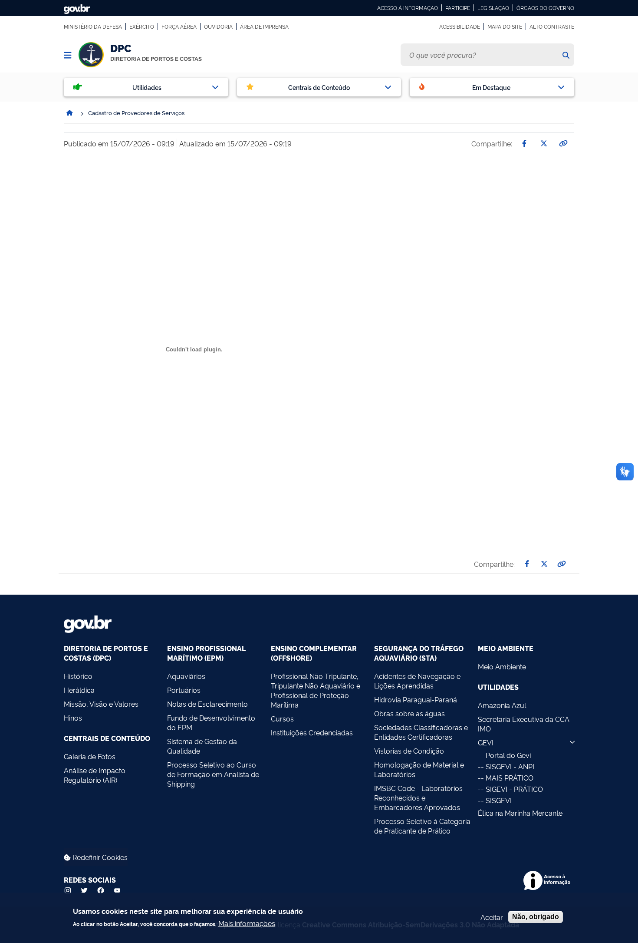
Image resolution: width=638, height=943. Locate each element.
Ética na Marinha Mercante (520, 812)
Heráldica (79, 690)
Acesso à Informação (407, 7)
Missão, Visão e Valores (101, 703)
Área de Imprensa (264, 26)
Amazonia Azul (502, 705)
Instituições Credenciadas (312, 732)
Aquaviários (186, 676)
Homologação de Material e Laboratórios (419, 769)
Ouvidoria (218, 26)
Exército (141, 26)
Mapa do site (504, 26)
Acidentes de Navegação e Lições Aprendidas (417, 680)
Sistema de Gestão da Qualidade (202, 745)
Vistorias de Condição (409, 750)
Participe (457, 7)
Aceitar (491, 917)
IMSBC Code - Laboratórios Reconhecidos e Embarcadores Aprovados (418, 797)
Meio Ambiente (502, 666)
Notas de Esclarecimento (207, 703)
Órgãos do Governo (545, 7)
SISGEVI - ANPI (510, 766)
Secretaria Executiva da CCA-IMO (525, 723)
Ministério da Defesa (93, 26)
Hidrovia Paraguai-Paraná (415, 699)
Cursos (282, 718)
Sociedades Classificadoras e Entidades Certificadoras (421, 731)
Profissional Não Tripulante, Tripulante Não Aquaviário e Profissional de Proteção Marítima (315, 690)
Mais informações (246, 922)
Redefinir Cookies (99, 857)
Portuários (184, 690)
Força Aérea (179, 26)
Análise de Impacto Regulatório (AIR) (94, 774)
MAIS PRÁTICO (509, 777)
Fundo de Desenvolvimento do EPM (211, 722)
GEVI (485, 742)
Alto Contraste (551, 26)
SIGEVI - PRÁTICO (514, 789)
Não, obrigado (535, 916)
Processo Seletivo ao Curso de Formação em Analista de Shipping (213, 774)
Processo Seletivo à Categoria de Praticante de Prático (422, 825)
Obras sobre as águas (409, 713)
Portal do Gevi (508, 755)
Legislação (493, 7)
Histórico (78, 676)
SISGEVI (499, 800)
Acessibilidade (459, 26)
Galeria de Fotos (89, 756)
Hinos (73, 717)
